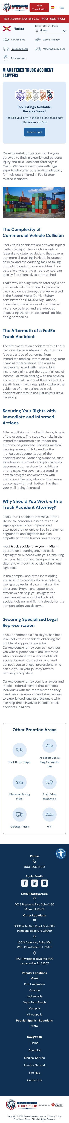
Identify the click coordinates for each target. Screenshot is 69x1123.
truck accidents (19, 48)
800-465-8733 (34, 867)
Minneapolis (34, 1014)
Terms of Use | (31, 1119)
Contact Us (34, 1080)
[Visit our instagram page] (44, 883)
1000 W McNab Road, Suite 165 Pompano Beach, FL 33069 (34, 928)
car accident (18, 39)
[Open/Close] (62, 7)
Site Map (34, 1073)
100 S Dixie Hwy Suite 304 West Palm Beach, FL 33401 (34, 945)
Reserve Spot (34, 132)
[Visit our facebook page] (24, 883)
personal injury (19, 58)
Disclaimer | (19, 1119)
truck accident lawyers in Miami (34, 546)
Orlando (34, 990)
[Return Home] (15, 7)
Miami (34, 978)
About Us (34, 1050)
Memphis (35, 1008)
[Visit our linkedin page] (34, 883)
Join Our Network (34, 1065)
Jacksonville (34, 996)
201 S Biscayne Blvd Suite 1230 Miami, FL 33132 (34, 907)
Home (34, 1043)
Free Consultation (39, 7)
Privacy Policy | (55, 1116)
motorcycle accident (54, 48)
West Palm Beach (34, 1002)
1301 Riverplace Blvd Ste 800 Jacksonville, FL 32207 (34, 961)
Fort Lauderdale (34, 984)
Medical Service (34, 1058)
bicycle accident (51, 39)
